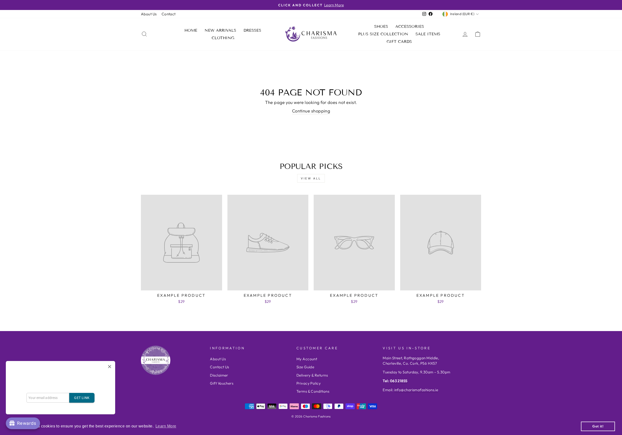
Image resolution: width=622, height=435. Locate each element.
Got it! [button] (598, 426)
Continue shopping (311, 111)
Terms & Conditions (312, 391)
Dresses (252, 30)
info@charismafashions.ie (416, 390)
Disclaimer (219, 375)
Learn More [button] (166, 426)
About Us (149, 14)
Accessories (409, 26)
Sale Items (427, 34)
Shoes (381, 26)
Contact (169, 14)
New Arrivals (220, 30)
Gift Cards (399, 41)
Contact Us (219, 367)
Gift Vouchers (221, 383)
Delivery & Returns (312, 375)
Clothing (223, 38)
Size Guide (305, 367)
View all (311, 178)
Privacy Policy (308, 383)
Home (190, 30)
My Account (306, 359)
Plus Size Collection (383, 34)
